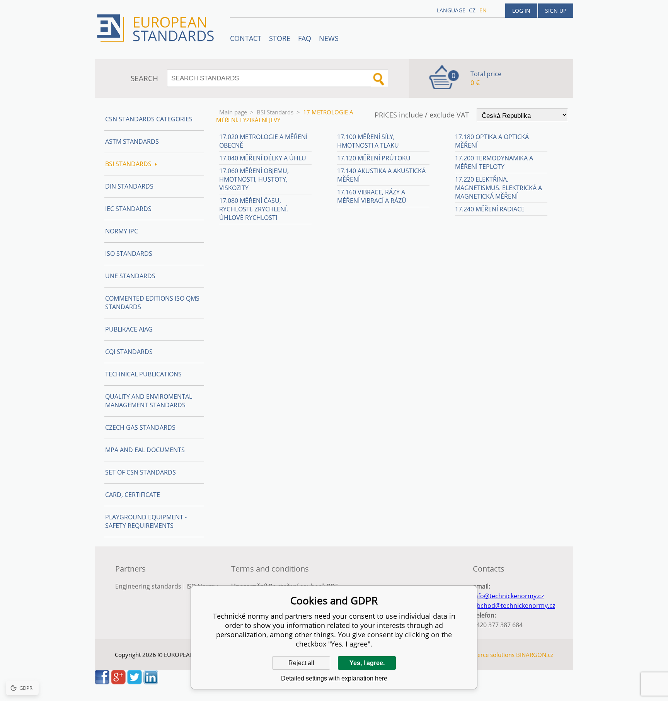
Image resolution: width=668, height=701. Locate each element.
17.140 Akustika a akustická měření (381, 175)
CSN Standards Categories (149, 119)
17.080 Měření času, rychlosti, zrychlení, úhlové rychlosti (253, 209)
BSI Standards (275, 112)
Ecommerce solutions (486, 654)
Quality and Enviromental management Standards (148, 400)
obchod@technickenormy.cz (514, 605)
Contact (245, 38)
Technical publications (143, 374)
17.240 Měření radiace (490, 209)
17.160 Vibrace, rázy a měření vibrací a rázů (371, 196)
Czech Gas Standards (140, 427)
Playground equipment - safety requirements (146, 521)
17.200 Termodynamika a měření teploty (494, 162)
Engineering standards (148, 586)
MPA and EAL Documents (145, 450)
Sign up (555, 10)
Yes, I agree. (367, 663)
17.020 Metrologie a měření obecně (263, 141)
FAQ (304, 38)
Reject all (301, 663)
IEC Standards (128, 208)
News (329, 38)
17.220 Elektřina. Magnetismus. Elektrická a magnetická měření (498, 188)
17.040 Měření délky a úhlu (262, 158)
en (483, 10)
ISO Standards (128, 253)
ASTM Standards (132, 141)
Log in (521, 10)
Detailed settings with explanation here (334, 678)
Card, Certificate (132, 494)
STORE (279, 38)
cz (472, 10)
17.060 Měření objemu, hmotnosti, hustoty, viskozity (254, 179)
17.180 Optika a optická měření (492, 141)
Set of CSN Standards (140, 472)
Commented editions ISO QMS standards (152, 302)
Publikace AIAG (129, 329)
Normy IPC (121, 231)
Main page (233, 112)
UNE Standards (130, 276)
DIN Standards (129, 186)
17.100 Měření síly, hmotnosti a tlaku (368, 141)
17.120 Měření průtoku (374, 158)
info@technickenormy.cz (508, 596)
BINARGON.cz (534, 654)
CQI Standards (129, 351)
